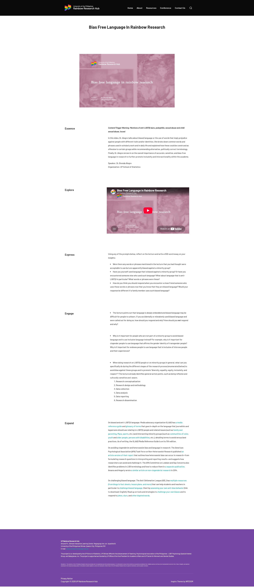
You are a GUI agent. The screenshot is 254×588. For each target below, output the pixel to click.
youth (110, 437)
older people (122, 437)
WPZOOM (189, 581)
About (139, 8)
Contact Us (180, 8)
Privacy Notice (67, 578)
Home (130, 8)
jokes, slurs (123, 495)
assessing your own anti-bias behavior (167, 488)
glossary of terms (133, 426)
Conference (165, 8)
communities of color (179, 434)
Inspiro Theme (177, 581)
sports (125, 434)
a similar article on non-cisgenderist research (151, 470)
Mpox (119, 434)
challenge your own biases (168, 492)
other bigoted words (140, 495)
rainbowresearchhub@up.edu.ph (77, 549)
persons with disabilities (139, 437)
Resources (151, 8)
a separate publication (175, 466)
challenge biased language (130, 488)
